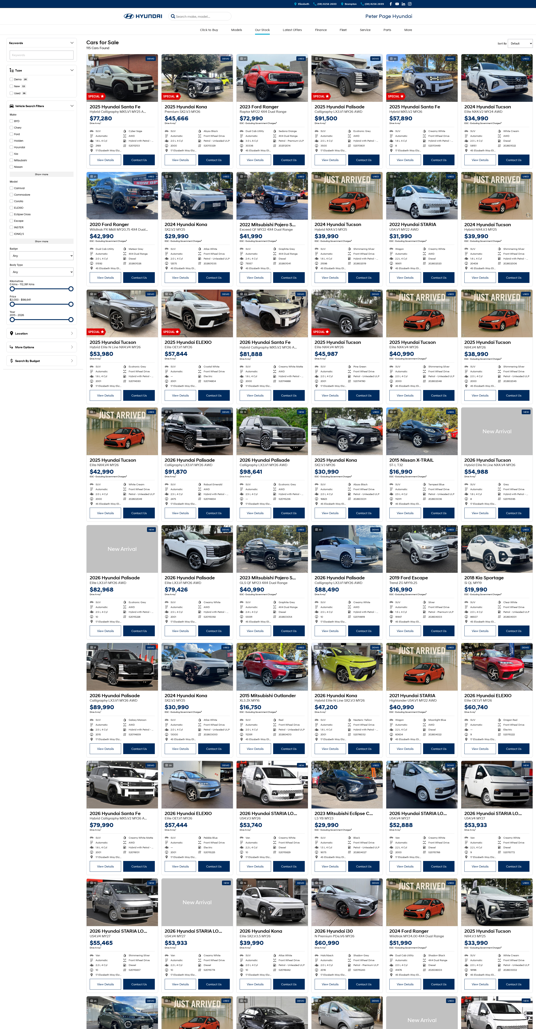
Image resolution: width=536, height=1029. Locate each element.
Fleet (343, 30)
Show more (41, 174)
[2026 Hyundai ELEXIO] (497, 667)
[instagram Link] (409, 4)
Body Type (16, 264)
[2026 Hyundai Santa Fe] (272, 313)
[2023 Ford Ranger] (272, 78)
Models (236, 30)
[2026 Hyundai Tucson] (497, 431)
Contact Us (139, 160)
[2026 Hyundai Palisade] (197, 431)
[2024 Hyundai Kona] (197, 196)
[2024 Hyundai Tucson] (497, 78)
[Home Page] (143, 16)
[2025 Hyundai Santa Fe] (122, 78)
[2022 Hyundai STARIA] (422, 196)
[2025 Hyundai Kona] (197, 78)
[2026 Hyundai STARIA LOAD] (272, 784)
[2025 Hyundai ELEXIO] (197, 313)
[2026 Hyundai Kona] (347, 667)
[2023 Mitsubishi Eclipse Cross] (347, 784)
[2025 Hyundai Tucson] (122, 313)
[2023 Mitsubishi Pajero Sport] (272, 549)
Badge (14, 248)
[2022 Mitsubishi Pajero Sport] (272, 196)
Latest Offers (292, 30)
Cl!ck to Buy (209, 30)
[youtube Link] (397, 4)
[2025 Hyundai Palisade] (347, 78)
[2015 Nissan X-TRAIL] (422, 431)
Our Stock (262, 30)
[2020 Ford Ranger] (122, 196)
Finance (321, 30)
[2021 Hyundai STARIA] (422, 667)
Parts (387, 30)
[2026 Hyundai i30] (347, 902)
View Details (105, 160)
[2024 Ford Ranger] (422, 902)
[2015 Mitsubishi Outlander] (272, 667)
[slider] (12, 288)
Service (365, 30)
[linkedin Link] (403, 4)
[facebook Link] (390, 4)
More (408, 30)
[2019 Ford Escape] (422, 549)
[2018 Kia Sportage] (497, 549)
